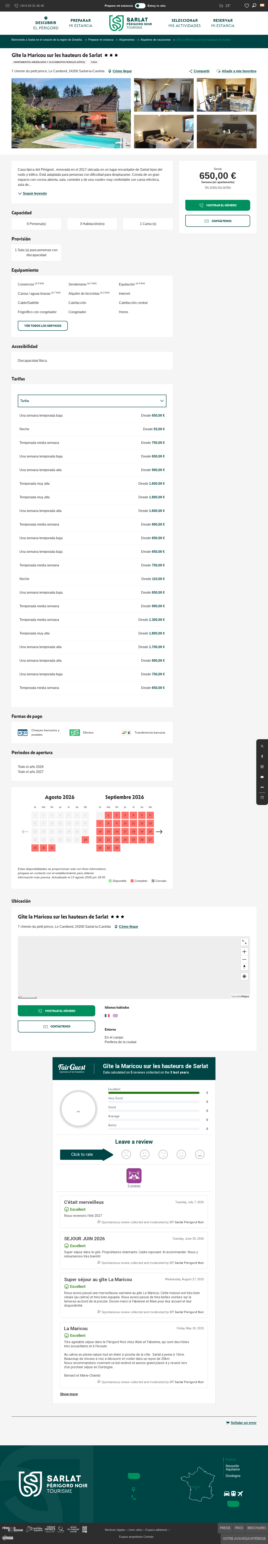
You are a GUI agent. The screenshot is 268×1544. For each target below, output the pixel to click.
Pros (239, 1528)
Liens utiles (135, 1529)
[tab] (88, 401)
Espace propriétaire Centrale (136, 1536)
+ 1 (227, 131)
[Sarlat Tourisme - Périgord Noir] (130, 23)
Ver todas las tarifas (218, 187)
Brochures (256, 1528)
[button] (262, 5)
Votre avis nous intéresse (244, 1538)
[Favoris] (247, 6)
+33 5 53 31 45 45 (32, 5)
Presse (225, 1528)
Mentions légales (115, 1529)
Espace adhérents (157, 1529)
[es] (262, 5)
